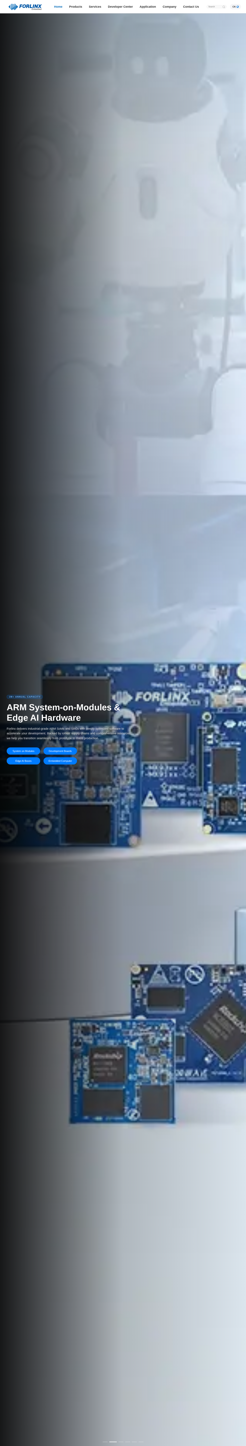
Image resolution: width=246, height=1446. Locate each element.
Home (58, 6)
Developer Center (120, 6)
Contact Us (191, 6)
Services (95, 6)
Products (75, 6)
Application (148, 6)
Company (169, 6)
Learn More (23, 756)
